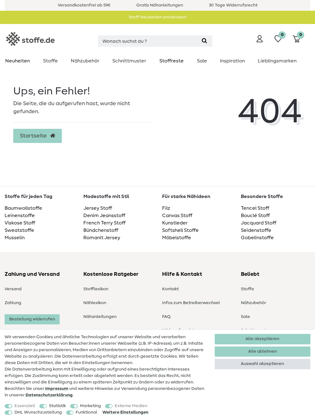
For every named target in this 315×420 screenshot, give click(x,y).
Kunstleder (175, 222)
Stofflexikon (95, 289)
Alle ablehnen (262, 351)
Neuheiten (17, 60)
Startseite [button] (34, 136)
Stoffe (50, 60)
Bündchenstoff (100, 230)
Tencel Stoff (255, 208)
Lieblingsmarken (277, 60)
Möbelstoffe (176, 237)
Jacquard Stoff (258, 222)
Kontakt (170, 289)
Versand (13, 289)
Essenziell (24, 406)
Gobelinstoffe (257, 237)
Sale (202, 60)
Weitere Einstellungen (125, 412)
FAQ (166, 317)
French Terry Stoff (104, 222)
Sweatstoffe (19, 230)
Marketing (90, 406)
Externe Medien (131, 406)
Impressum (56, 388)
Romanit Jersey (101, 237)
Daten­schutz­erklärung (49, 395)
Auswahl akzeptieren (262, 364)
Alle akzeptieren (262, 339)
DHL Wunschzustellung (38, 412)
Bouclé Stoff (255, 215)
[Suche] (204, 41)
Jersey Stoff (97, 208)
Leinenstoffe (20, 215)
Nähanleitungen (100, 317)
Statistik (57, 406)
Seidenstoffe (256, 230)
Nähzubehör (85, 60)
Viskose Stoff (20, 222)
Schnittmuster (129, 60)
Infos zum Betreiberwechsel (191, 303)
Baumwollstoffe (23, 208)
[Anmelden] (259, 38)
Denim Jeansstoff (104, 215)
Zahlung (13, 303)
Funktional (86, 412)
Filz (166, 208)
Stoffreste (171, 60)
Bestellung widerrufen (32, 319)
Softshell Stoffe (180, 230)
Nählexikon (94, 303)
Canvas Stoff (177, 215)
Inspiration (232, 60)
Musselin (15, 237)
